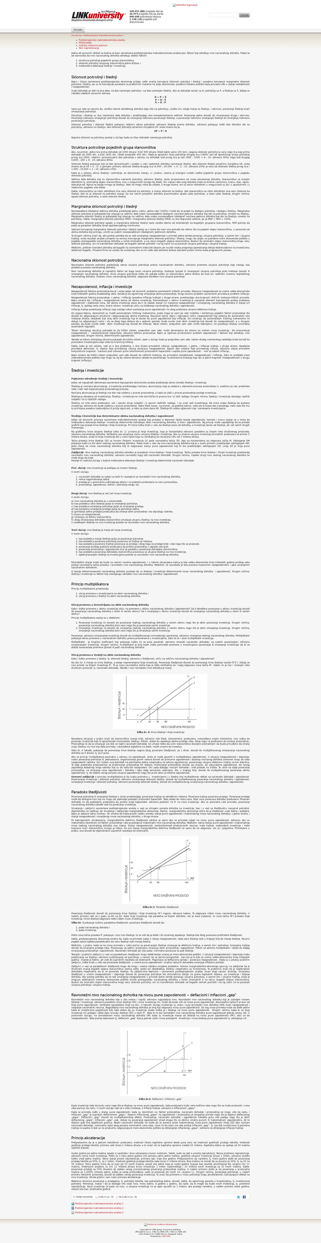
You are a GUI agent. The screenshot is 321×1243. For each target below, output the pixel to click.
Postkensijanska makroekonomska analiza (103, 35)
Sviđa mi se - (106, 1197)
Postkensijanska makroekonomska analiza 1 (99, 1203)
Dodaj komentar (84, 1197)
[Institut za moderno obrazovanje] (160, 1224)
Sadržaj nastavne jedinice (93, 45)
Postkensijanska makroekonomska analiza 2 (99, 1208)
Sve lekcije (76, 35)
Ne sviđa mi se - (128, 1197)
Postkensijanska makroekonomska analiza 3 (99, 1212)
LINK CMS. (166, 1236)
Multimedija (85, 42)
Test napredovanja (89, 48)
